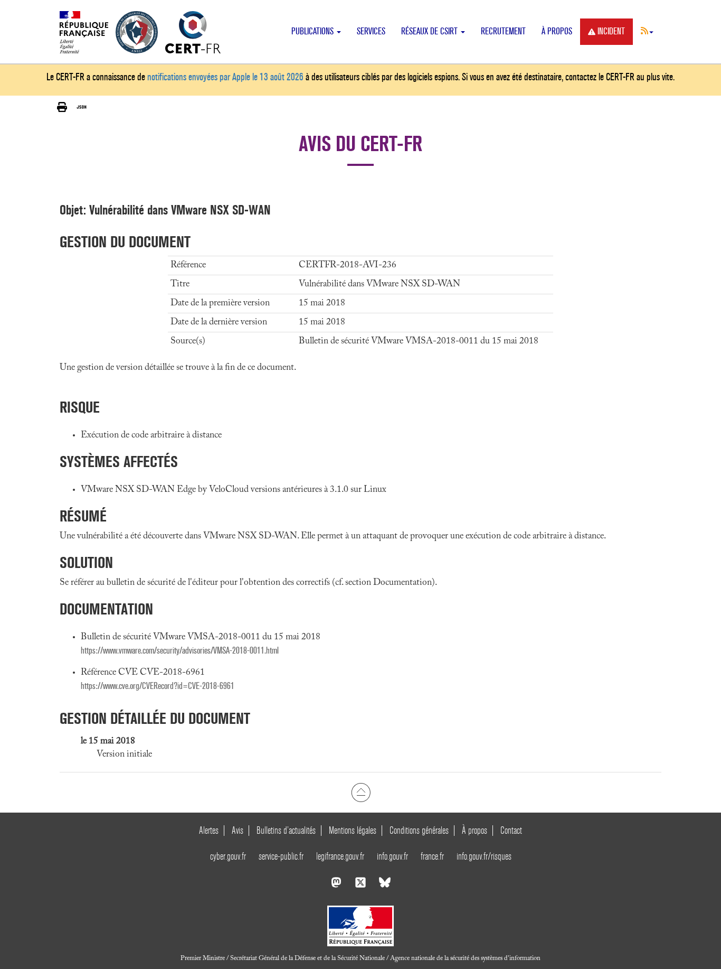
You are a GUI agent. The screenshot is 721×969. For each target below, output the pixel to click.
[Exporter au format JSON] (82, 107)
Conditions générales (419, 830)
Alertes (209, 830)
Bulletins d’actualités (286, 830)
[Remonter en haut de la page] (361, 792)
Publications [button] (313, 31)
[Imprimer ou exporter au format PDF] (62, 107)
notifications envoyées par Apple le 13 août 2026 (225, 77)
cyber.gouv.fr (228, 856)
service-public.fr (281, 856)
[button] (647, 30)
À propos (557, 31)
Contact (511, 830)
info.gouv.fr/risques (484, 856)
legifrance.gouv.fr (340, 856)
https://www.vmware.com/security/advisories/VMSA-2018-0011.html (180, 650)
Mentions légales (352, 830)
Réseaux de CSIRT (430, 31)
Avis (237, 830)
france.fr (432, 856)
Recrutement (503, 31)
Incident (611, 31)
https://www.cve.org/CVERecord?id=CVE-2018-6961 (157, 686)
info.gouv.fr (392, 856)
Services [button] (371, 31)
